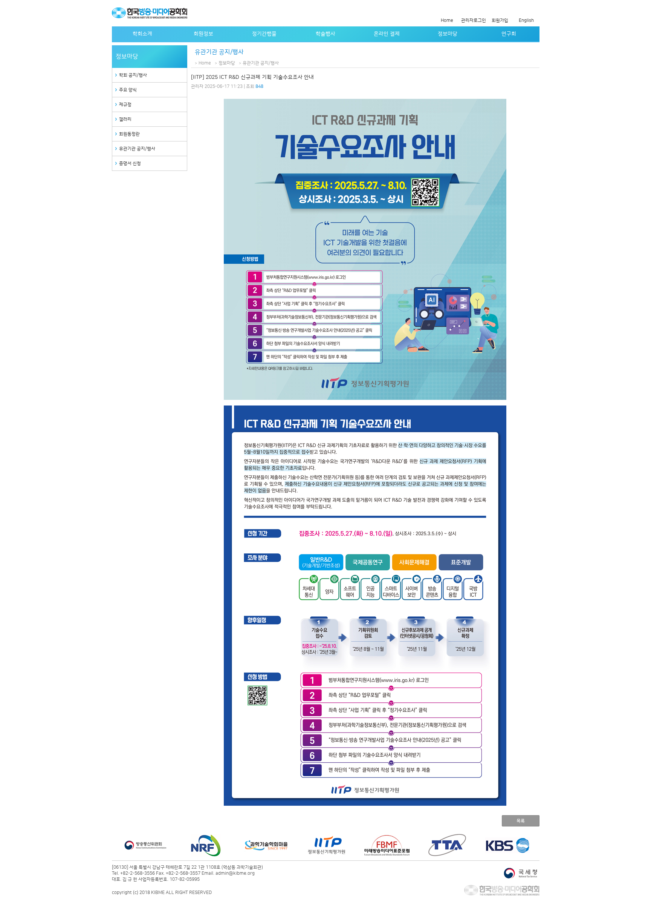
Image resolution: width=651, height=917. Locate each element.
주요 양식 (128, 90)
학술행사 (325, 34)
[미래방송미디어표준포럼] (326, 845)
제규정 (125, 104)
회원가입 (500, 20)
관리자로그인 (473, 20)
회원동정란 (129, 134)
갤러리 (125, 119)
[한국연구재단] (145, 845)
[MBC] (507, 845)
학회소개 (142, 34)
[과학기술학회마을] (206, 845)
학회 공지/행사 (133, 75)
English (526, 20)
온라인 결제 (387, 34)
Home (447, 20)
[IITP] (266, 845)
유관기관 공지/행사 (137, 148)
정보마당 (447, 34)
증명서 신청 (130, 163)
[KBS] (447, 845)
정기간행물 (264, 34)
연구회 (508, 34)
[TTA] (387, 845)
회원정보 (203, 34)
